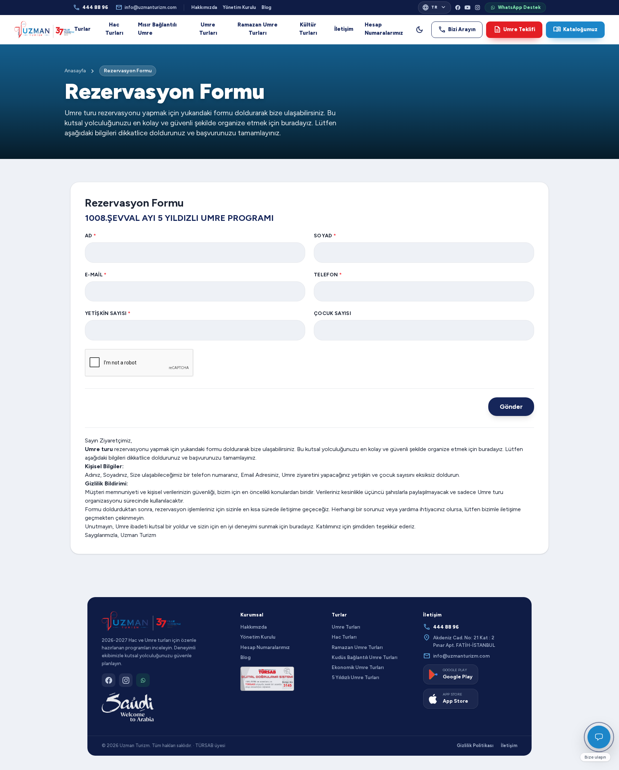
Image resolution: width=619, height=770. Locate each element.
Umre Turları (208, 28)
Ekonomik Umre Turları (358, 667)
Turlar (82, 29)
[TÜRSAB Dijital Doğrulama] (267, 679)
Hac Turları (114, 28)
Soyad (325, 236)
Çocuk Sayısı (332, 313)
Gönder (511, 407)
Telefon (328, 275)
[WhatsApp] (143, 680)
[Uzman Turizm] (141, 621)
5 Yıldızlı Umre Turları (355, 677)
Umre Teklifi (514, 29)
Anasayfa (75, 71)
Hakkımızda (204, 7)
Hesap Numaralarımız (384, 28)
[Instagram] (477, 7)
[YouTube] (467, 7)
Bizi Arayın (457, 29)
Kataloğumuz (575, 29)
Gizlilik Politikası (475, 745)
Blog (266, 7)
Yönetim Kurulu (239, 7)
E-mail (96, 275)
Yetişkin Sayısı (107, 313)
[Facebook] (457, 7)
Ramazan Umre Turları (257, 28)
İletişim (343, 29)
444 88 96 (90, 7)
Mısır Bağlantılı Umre (157, 28)
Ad (90, 236)
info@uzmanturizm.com (146, 7)
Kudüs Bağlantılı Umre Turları (364, 657)
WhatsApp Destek (519, 7)
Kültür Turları (308, 28)
